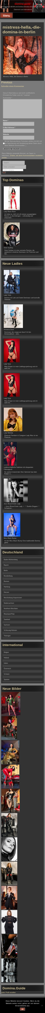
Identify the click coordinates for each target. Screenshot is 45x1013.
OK (22, 1009)
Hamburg (7, 587)
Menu (6, 15)
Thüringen (7, 636)
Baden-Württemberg (11, 559)
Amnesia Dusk (9, 329)
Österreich (7, 668)
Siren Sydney (8, 248)
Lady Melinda (8, 433)
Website (6, 134)
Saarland (7, 619)
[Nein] (42, 1005)
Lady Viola (7, 295)
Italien (6, 663)
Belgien (6, 652)
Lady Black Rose (10, 211)
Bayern (6, 565)
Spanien (6, 679)
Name (5, 120)
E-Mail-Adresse (9, 127)
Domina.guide (22, 4)
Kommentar (7, 98)
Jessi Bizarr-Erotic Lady (12, 504)
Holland (6, 658)
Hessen (6, 592)
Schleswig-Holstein (10, 630)
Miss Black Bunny (10, 538)
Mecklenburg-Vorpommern (13, 598)
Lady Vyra (7, 364)
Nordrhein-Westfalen (11, 608)
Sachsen (7, 625)
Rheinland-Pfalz (9, 614)
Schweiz (7, 674)
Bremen (6, 581)
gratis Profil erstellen (8, 992)
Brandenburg (8, 576)
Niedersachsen (9, 603)
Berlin (6, 570)
